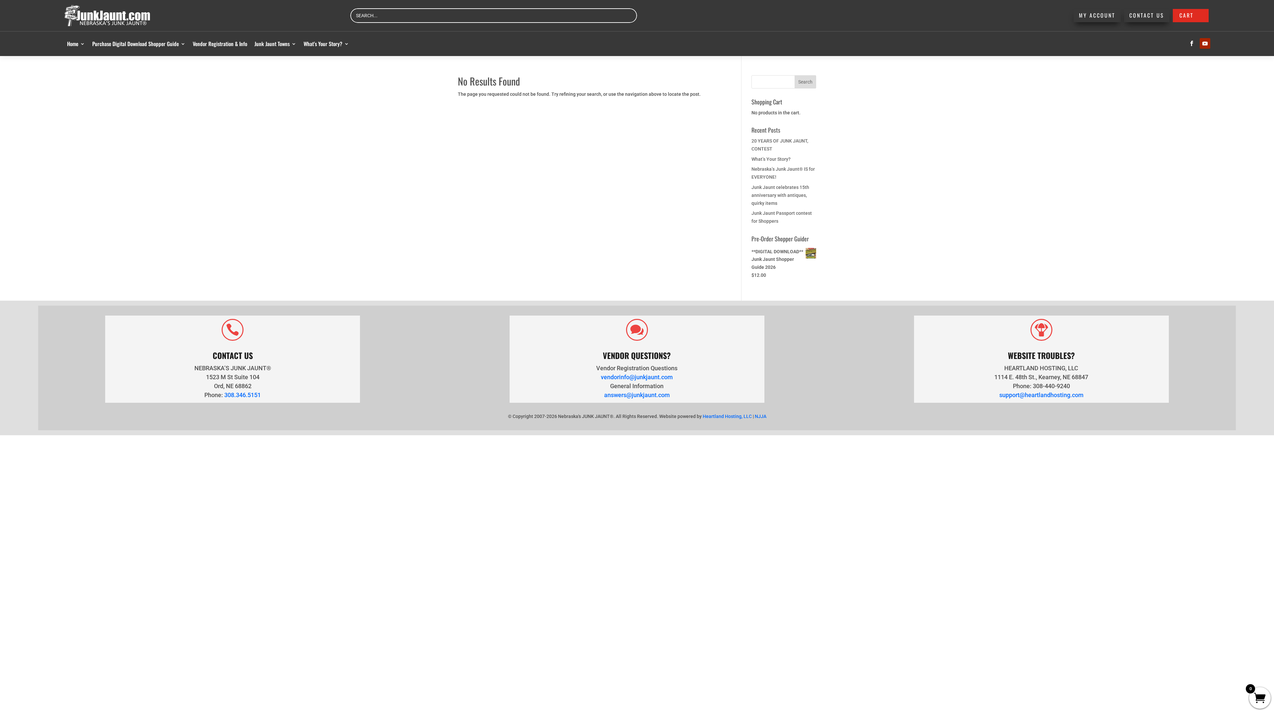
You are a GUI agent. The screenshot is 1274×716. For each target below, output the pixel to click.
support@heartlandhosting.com (1041, 394)
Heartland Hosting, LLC (727, 416)
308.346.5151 (242, 394)
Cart (1186, 15)
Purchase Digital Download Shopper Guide (135, 44)
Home (72, 44)
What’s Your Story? (323, 44)
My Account (1097, 15)
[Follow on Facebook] (1191, 43)
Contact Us (1146, 15)
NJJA (760, 416)
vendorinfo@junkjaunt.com (637, 377)
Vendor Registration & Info (220, 44)
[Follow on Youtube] (1205, 43)
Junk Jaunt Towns (272, 44)
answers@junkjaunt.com (637, 394)
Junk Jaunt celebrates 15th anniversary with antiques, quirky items (780, 195)
